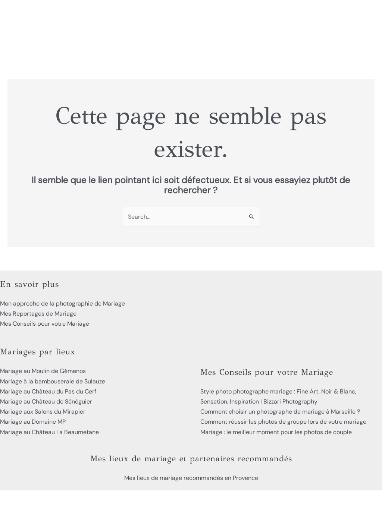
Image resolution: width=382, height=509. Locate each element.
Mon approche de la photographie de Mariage (62, 303)
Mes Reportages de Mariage (38, 313)
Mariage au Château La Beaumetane (49, 432)
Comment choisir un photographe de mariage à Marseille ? (280, 411)
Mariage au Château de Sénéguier (46, 401)
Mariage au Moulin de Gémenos (43, 371)
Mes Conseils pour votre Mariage (44, 324)
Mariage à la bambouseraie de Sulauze (52, 381)
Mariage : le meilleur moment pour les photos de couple (276, 432)
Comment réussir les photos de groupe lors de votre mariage (283, 422)
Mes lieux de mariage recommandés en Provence (191, 478)
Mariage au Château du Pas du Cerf (48, 391)
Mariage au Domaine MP (33, 422)
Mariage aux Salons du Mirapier (42, 411)
